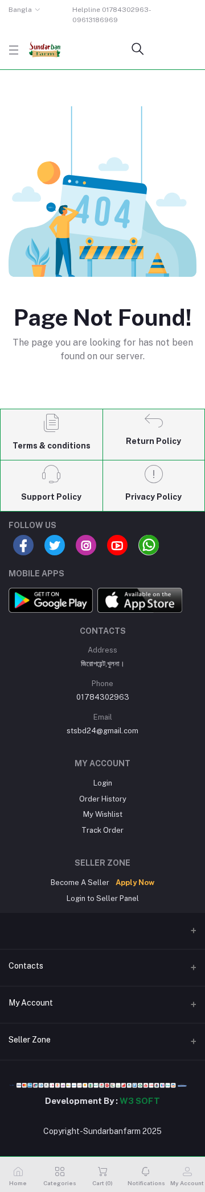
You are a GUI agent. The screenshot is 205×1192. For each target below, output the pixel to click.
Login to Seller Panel (103, 898)
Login (102, 783)
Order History (102, 799)
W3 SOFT (140, 1101)
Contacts (26, 965)
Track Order (102, 830)
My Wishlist (102, 814)
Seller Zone (30, 1039)
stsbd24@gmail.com (102, 730)
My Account (31, 1002)
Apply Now (135, 882)
